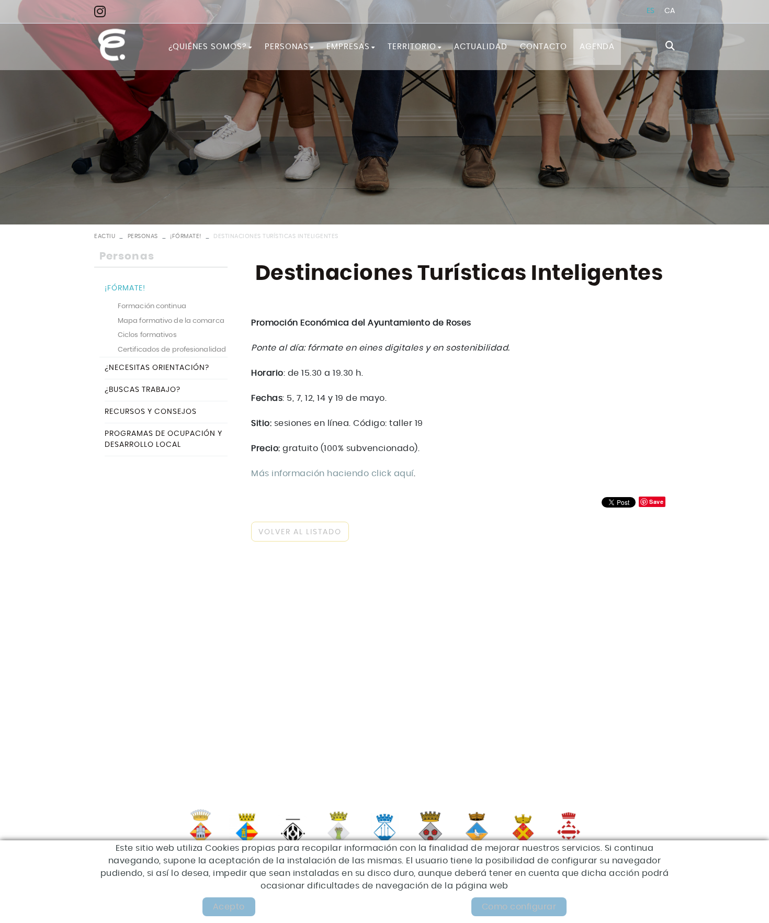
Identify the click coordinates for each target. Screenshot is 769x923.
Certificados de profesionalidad (172, 349)
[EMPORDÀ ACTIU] (112, 45)
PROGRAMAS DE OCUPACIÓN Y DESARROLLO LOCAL (163, 439)
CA (669, 11)
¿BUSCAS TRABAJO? (142, 389)
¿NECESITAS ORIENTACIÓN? (157, 368)
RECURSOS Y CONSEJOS (151, 411)
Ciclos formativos (147, 335)
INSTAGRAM (103, 11)
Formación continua (152, 306)
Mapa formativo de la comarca (171, 321)
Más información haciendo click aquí (332, 473)
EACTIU (104, 236)
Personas (143, 236)
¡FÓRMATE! (185, 236)
